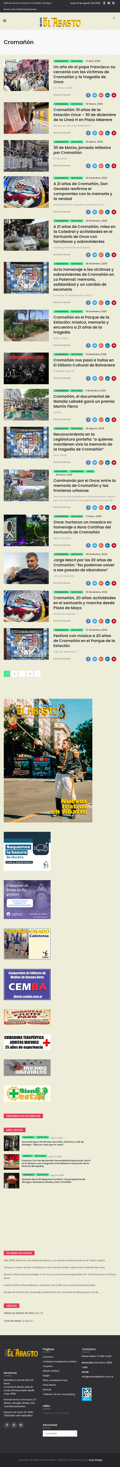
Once (90, 471)
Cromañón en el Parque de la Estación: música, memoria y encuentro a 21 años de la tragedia (81, 325)
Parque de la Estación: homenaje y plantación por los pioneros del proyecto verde (51, 1292)
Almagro (28, 1137)
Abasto (27, 1156)
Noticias (77, 61)
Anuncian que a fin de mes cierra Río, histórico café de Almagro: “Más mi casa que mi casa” (53, 1143)
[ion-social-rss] (113, 3)
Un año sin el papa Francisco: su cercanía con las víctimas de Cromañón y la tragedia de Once (84, 74)
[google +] (101, 95)
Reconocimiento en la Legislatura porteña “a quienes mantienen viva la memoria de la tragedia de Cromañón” (83, 442)
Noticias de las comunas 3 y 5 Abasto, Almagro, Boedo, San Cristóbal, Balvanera (28, 6)
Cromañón (61, 61)
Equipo (46, 1375)
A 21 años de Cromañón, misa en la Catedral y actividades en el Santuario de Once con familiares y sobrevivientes (84, 234)
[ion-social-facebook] (104, 3)
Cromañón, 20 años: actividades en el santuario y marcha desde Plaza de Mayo (84, 602)
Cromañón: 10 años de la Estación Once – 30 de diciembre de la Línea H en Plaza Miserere (84, 114)
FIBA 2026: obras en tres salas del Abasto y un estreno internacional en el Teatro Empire (54, 1260)
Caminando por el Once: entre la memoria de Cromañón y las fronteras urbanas (84, 485)
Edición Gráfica (51, 1370)
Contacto (48, 1356)
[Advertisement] (60, 1219)
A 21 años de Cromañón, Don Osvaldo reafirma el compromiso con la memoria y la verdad (82, 191)
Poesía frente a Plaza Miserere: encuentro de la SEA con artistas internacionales (49, 1285)
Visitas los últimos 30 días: (19, 1313)
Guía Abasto (49, 1384)
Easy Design (95, 1460)
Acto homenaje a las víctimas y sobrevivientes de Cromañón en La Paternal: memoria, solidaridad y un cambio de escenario (83, 279)
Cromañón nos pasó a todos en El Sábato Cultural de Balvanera (84, 363)
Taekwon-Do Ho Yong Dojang (59, 1394)
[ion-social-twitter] (109, 3)
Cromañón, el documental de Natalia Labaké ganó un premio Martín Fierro (84, 401)
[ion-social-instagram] (14, 1425)
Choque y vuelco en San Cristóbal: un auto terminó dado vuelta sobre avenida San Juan (54, 1267)
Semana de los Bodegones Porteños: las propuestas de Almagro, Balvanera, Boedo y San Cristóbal (53, 1181)
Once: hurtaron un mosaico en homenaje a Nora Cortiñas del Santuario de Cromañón (82, 527)
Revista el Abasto (62, 94)
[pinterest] (114, 95)
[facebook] (88, 95)
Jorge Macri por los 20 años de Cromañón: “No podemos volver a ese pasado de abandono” (84, 565)
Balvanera (61, 471)
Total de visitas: (13, 1320)
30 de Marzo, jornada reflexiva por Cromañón (82, 150)
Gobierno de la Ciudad (56, 1413)
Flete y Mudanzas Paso (55, 1380)
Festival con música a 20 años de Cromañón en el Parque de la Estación (84, 640)
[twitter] (95, 95)
